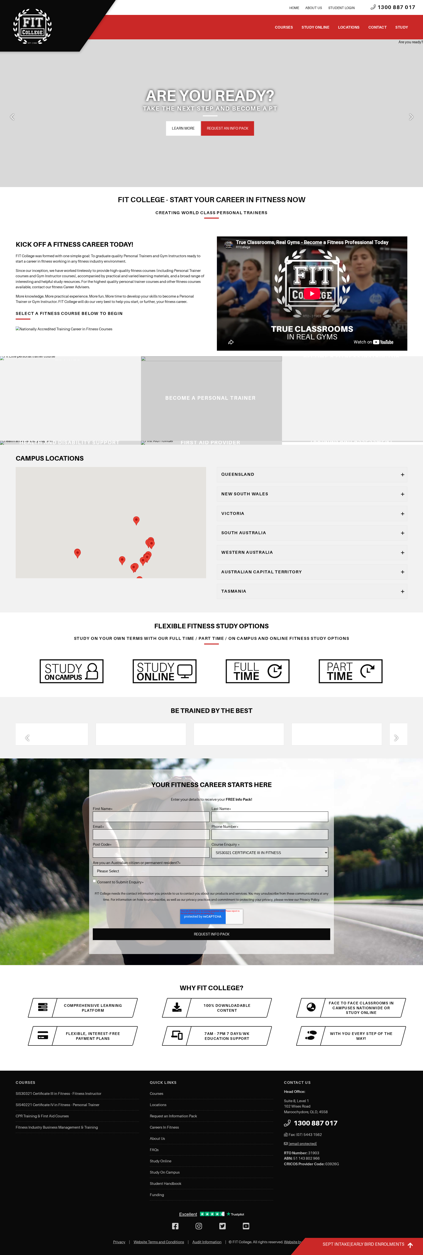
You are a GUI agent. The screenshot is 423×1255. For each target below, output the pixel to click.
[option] (68, 734)
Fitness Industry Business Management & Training (57, 1127)
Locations (349, 27)
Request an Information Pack (173, 1116)
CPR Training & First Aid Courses (42, 1116)
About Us (313, 8)
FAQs (154, 1150)
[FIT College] (33, 26)
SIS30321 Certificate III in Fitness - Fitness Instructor (58, 1094)
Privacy (119, 1242)
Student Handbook (165, 1184)
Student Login (341, 8)
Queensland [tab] (237, 474)
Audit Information (207, 1242)
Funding (157, 1195)
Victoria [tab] (233, 513)
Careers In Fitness (164, 1127)
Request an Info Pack (311, 128)
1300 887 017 (396, 7)
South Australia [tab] (243, 532)
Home (294, 8)
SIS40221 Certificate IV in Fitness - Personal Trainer (57, 1105)
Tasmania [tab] (234, 591)
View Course (153, 437)
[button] (122, 560)
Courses (284, 27)
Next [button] (410, 117)
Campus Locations (260, 128)
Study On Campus (165, 1172)
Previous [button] (12, 117)
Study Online (315, 27)
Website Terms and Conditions (159, 1242)
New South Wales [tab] (244, 493)
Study (401, 27)
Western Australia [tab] (247, 552)
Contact (377, 27)
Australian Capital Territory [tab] (261, 571)
